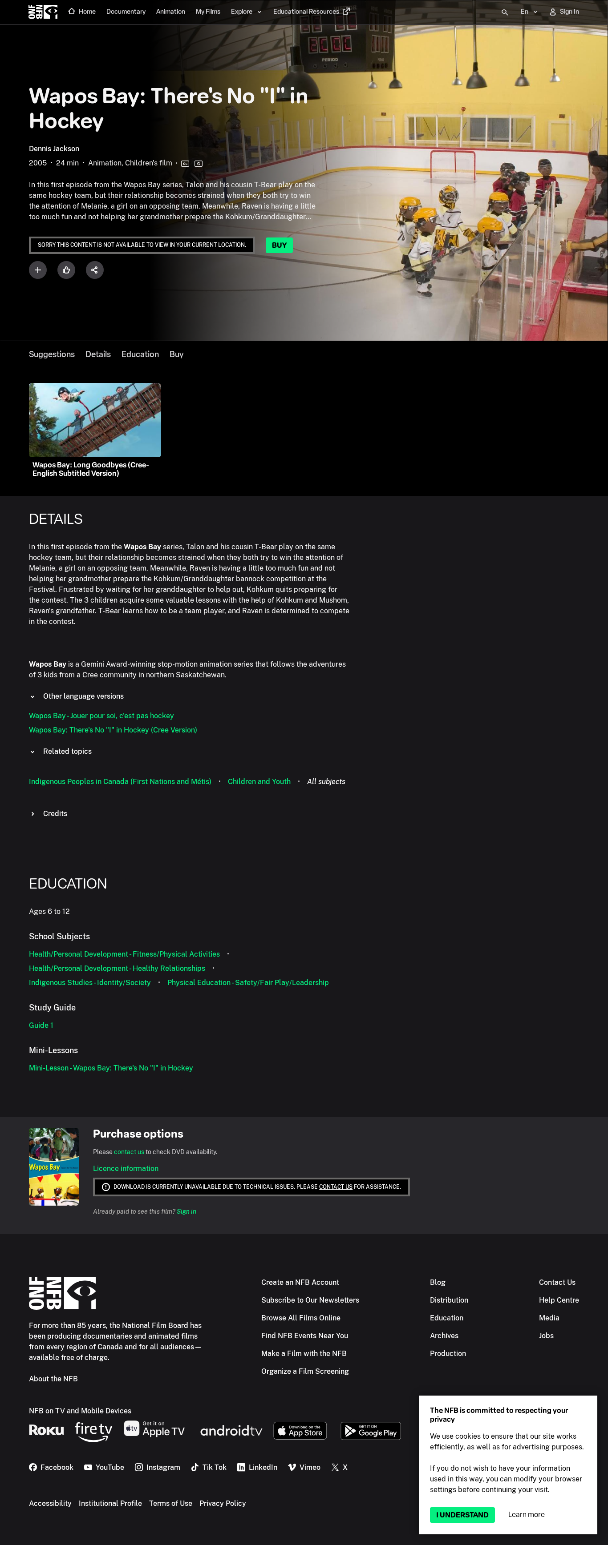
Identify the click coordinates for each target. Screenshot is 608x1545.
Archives (444, 1336)
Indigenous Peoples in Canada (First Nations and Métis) (120, 781)
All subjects (326, 781)
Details (98, 354)
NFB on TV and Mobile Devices (80, 1411)
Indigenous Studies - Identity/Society (90, 982)
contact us (129, 1151)
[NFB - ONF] (42, 12)
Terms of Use (170, 1503)
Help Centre (559, 1300)
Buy (279, 245)
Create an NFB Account (300, 1282)
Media (549, 1318)
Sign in (186, 1211)
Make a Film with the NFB (304, 1353)
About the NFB (53, 1379)
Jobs (546, 1336)
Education (140, 354)
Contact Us (557, 1282)
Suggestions (52, 354)
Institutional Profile (110, 1503)
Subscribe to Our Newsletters (310, 1300)
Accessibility (50, 1503)
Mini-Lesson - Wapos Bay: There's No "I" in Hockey (111, 1068)
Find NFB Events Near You (304, 1336)
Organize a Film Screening (305, 1371)
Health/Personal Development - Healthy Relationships (117, 968)
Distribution (449, 1300)
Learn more (526, 1514)
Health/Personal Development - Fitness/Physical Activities (124, 954)
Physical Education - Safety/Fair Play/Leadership (248, 982)
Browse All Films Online (300, 1318)
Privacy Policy (222, 1503)
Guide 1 (41, 1025)
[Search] (504, 12)
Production (448, 1353)
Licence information (125, 1168)
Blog (438, 1282)
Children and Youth (259, 781)
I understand (462, 1515)
